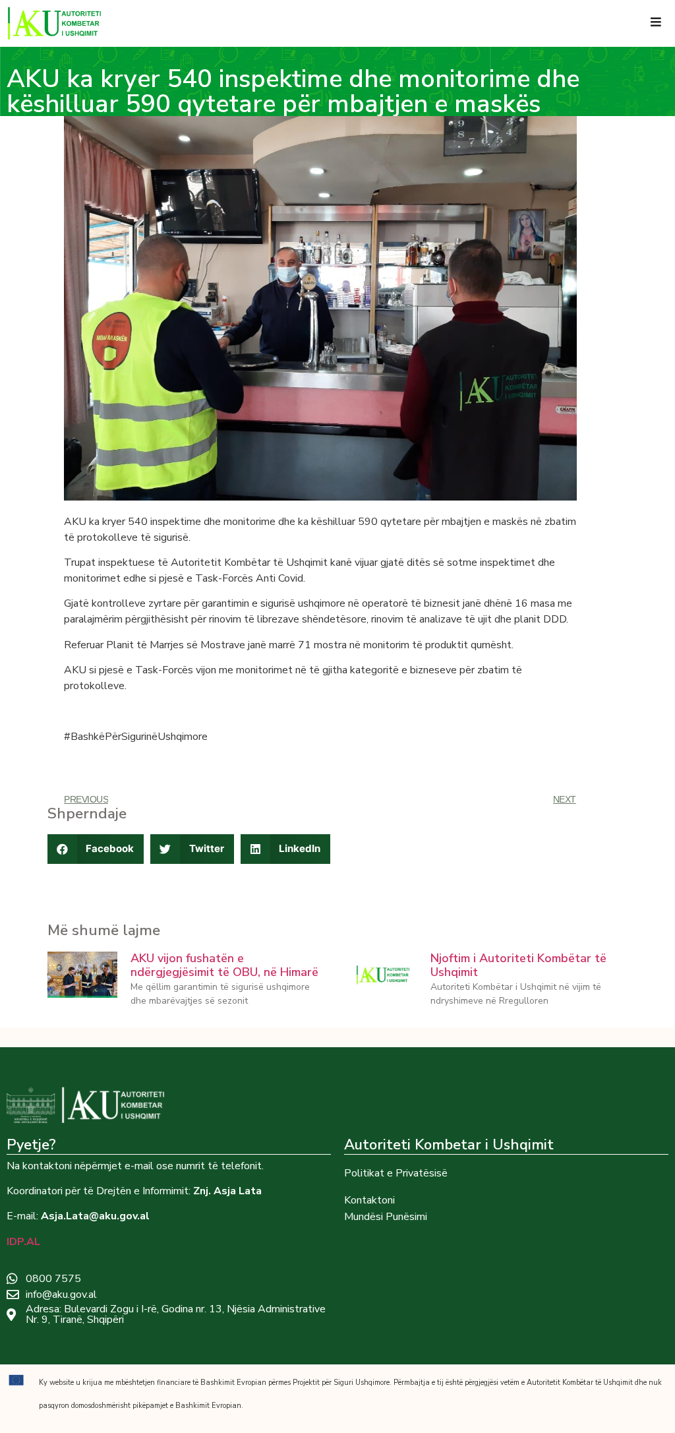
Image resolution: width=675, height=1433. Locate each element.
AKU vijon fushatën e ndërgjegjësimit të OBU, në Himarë (224, 965)
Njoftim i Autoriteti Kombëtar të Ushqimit (518, 965)
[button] (95, 849)
